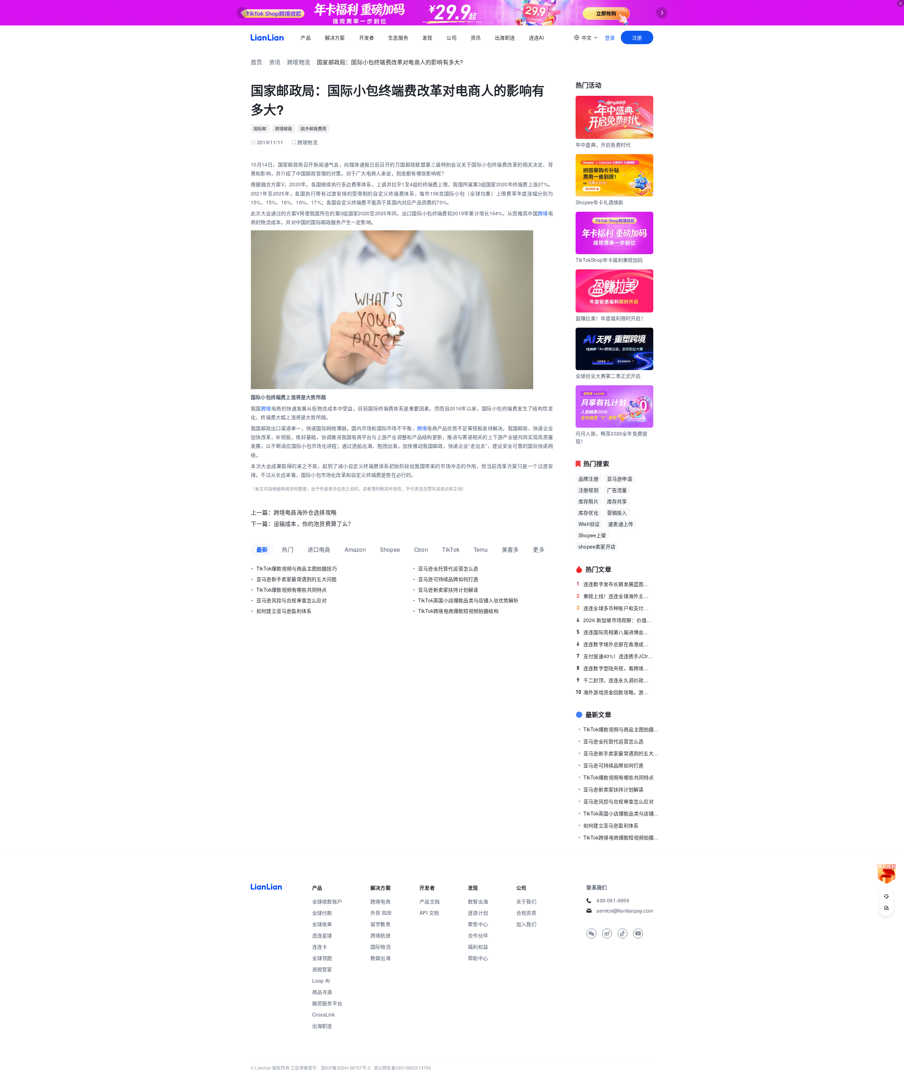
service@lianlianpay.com (624, 910)
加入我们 (526, 923)
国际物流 (380, 946)
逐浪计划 (478, 912)
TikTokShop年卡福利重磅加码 (609, 259)
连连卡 (319, 946)
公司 (451, 37)
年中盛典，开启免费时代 (603, 144)
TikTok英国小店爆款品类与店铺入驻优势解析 (468, 600)
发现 (427, 37)
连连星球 (322, 935)
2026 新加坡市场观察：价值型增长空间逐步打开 (615, 620)
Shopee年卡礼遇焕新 (599, 202)
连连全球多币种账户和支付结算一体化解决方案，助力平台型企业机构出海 (615, 607)
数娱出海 (380, 957)
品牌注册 (588, 478)
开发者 (366, 37)
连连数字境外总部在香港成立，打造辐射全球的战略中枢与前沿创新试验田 (615, 644)
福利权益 (478, 946)
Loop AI (321, 980)
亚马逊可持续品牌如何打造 (448, 579)
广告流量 (617, 489)
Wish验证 (589, 523)
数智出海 (478, 901)
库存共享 (617, 501)
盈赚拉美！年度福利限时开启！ (611, 318)
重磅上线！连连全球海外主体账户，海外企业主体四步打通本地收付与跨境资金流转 (615, 595)
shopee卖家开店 (596, 546)
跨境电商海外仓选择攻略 (305, 512)
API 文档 (429, 912)
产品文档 (430, 901)
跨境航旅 (380, 935)
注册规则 (588, 489)
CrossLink (323, 1014)
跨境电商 (380, 901)
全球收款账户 (327, 901)
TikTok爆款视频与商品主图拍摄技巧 (296, 568)
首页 (267, 37)
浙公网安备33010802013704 (402, 1068)
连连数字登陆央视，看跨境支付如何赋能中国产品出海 (615, 668)
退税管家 (322, 969)
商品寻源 (322, 991)
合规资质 (526, 912)
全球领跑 (322, 957)
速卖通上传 (620, 523)
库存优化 (588, 512)
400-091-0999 (612, 900)
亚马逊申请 (619, 478)
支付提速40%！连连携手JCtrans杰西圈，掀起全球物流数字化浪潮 (615, 656)
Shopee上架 (592, 535)
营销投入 (617, 512)
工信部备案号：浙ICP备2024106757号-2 (330, 1068)
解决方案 (335, 37)
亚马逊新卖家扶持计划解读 (448, 589)
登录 (610, 37)
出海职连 (505, 37)
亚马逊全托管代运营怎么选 (448, 568)
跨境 (543, 213)
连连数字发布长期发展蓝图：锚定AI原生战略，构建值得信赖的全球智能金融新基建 (615, 583)
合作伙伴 (478, 935)
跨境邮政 (283, 128)
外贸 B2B (380, 912)
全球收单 (322, 923)
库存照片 (588, 501)
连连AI (536, 37)
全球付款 (322, 912)
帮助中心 (478, 957)
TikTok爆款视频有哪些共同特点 (291, 589)
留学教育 (380, 923)
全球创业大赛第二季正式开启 (608, 375)
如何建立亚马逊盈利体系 (283, 610)
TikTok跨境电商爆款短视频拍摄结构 (458, 610)
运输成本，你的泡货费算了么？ (314, 524)
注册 (637, 37)
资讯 (476, 37)
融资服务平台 (327, 1003)
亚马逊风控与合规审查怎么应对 (291, 600)
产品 (305, 37)
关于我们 (526, 901)
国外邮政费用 (313, 128)
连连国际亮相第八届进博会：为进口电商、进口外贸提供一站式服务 (615, 632)
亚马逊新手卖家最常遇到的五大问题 (296, 579)
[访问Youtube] (638, 933)
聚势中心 (478, 923)
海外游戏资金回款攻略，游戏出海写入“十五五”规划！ (614, 692)
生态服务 (398, 37)
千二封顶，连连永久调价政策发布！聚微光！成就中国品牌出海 (615, 680)
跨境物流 (298, 62)
